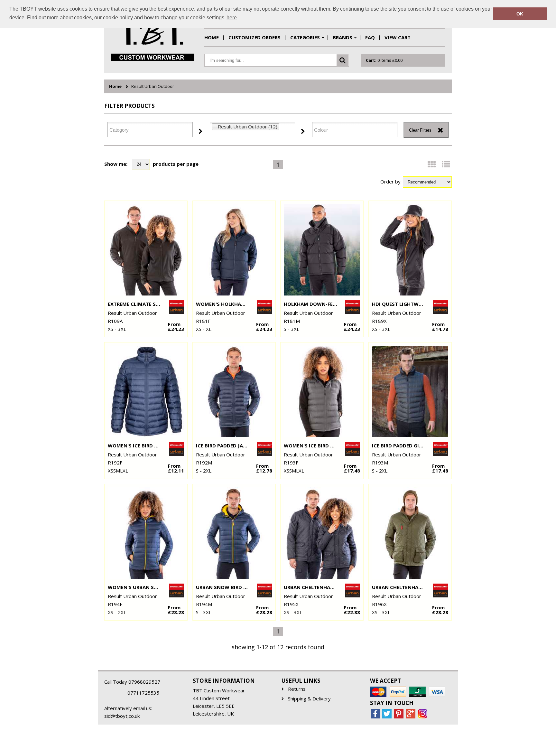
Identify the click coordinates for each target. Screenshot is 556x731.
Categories (305, 37)
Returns (297, 689)
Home (211, 37)
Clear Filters (420, 130)
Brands (342, 37)
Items (384, 60)
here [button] (232, 17)
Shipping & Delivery (309, 698)
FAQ (370, 37)
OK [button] (519, 13)
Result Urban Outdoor (152, 86)
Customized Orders (254, 37)
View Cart (398, 37)
